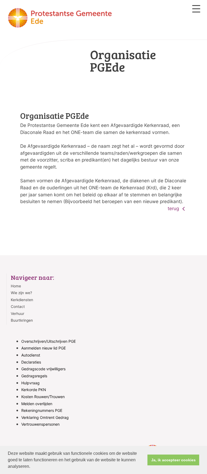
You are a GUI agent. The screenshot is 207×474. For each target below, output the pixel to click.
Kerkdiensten (22, 300)
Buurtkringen (22, 320)
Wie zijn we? (21, 293)
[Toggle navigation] (196, 9)
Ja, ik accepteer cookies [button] (173, 460)
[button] (32, 467)
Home (16, 286)
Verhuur (17, 313)
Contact (18, 306)
